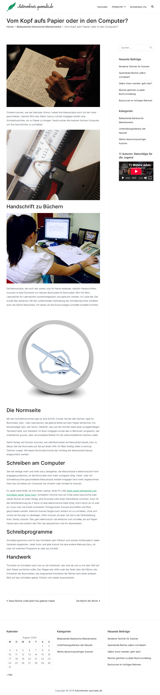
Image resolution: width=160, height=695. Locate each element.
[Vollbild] (150, 177)
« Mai (9, 674)
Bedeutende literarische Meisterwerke (76, 638)
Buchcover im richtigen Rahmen (135, 100)
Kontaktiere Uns (138, 6)
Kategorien (117, 6)
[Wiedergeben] (123, 177)
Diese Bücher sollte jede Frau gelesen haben (32, 600)
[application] (136, 171)
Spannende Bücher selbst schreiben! (127, 645)
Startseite (102, 6)
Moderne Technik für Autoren (134, 66)
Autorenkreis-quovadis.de (88, 690)
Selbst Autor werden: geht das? (135, 83)
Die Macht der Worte (87, 600)
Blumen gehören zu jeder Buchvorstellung (129, 658)
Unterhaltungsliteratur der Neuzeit (74, 645)
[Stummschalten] (145, 177)
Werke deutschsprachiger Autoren (75, 651)
